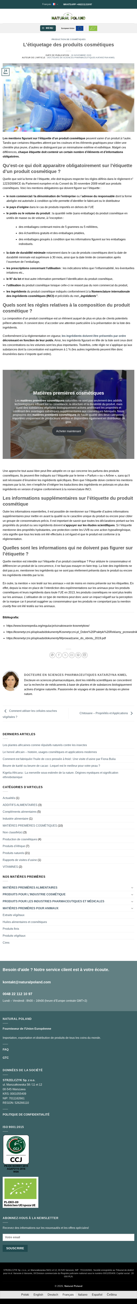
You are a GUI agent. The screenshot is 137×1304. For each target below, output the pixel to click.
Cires (6, 942)
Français (46, 4)
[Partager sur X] (65, 655)
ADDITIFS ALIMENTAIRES (20, 804)
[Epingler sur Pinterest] (78, 655)
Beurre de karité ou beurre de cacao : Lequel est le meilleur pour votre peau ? (51, 765)
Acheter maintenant (68, 431)
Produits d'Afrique (14, 846)
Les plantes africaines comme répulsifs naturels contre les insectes (45, 745)
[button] (48, 28)
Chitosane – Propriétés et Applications (104, 713)
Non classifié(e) (12, 832)
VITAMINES (10, 866)
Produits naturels (13, 853)
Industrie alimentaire (15, 818)
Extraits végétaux (13, 915)
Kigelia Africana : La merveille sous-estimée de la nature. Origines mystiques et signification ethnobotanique (60, 775)
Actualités (9, 798)
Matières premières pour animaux (31, 908)
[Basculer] (132, 887)
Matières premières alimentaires (30, 887)
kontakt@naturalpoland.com (27, 982)
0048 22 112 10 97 (17, 994)
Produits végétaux (14, 935)
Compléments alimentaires (20, 811)
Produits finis (11, 928)
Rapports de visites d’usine (20, 859)
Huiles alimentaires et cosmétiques (25, 921)
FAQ (6, 1049)
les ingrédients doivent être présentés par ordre (94, 335)
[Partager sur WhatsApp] (52, 655)
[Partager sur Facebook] (59, 655)
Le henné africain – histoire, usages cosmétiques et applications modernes (50, 752)
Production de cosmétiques (69, 39)
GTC (6, 1057)
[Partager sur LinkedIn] (85, 655)
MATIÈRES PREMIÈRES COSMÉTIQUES (30, 825)
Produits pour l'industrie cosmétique (34, 894)
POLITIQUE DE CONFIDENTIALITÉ (26, 1114)
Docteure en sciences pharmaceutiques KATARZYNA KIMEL (81, 57)
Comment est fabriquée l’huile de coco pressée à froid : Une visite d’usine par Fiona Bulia (59, 758)
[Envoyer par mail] (72, 655)
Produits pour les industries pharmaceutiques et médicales (53, 901)
